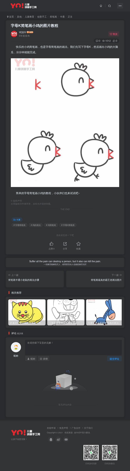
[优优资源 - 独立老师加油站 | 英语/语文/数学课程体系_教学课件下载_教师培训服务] (25, 432)
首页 (11, 16)
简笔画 (53, 16)
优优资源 (68, 432)
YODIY (22, 32)
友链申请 (51, 427)
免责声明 (63, 427)
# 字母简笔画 (19, 225)
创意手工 (42, 16)
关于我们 (88, 427)
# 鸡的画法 (36, 225)
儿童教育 (29, 16)
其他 (19, 16)
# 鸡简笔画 (51, 225)
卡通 (62, 16)
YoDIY (79, 432)
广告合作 (76, 427)
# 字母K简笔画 (67, 225)
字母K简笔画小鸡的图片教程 (34, 25)
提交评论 (114, 358)
